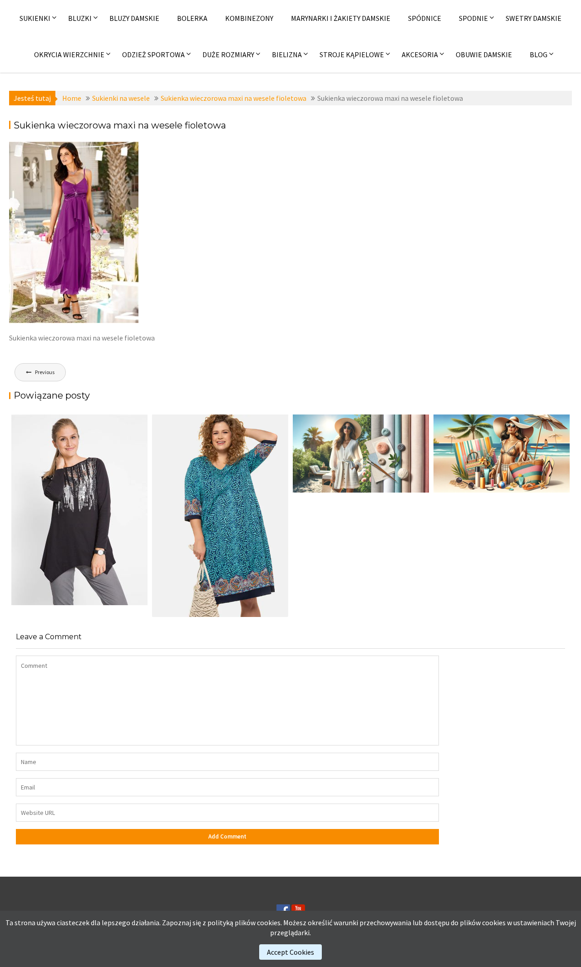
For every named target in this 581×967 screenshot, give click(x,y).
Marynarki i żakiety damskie (340, 18)
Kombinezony (249, 18)
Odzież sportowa (153, 54)
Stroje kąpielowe (352, 54)
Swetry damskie (533, 18)
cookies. (269, 922)
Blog (538, 54)
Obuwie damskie (484, 54)
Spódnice (424, 18)
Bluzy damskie (134, 18)
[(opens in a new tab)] (220, 515)
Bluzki (80, 18)
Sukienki (35, 18)
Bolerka (192, 18)
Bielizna (287, 54)
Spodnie (473, 18)
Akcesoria (420, 54)
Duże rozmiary (228, 54)
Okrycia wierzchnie (69, 54)
